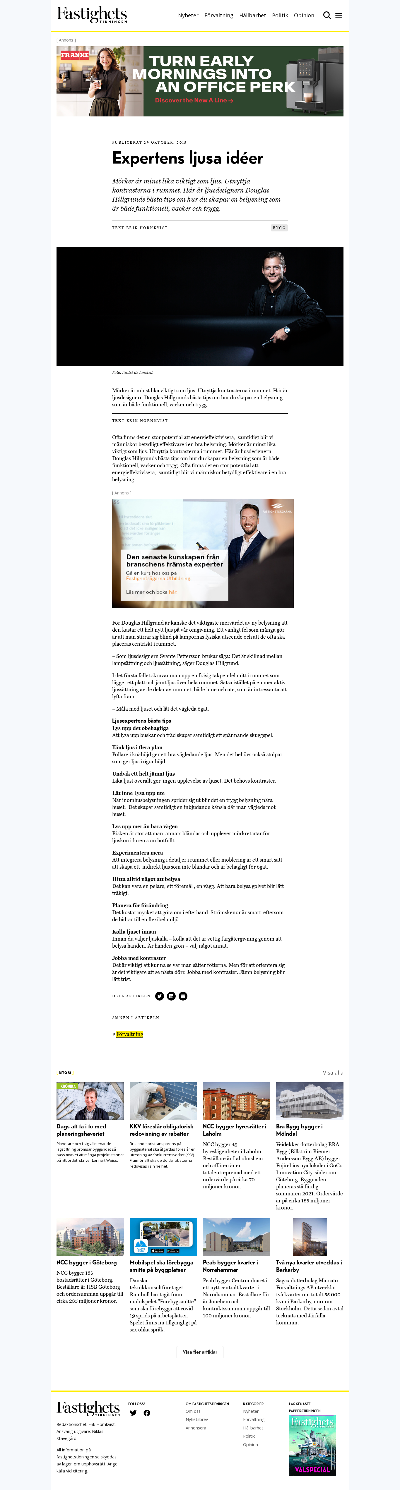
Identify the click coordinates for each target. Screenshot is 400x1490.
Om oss (193, 1411)
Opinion (304, 15)
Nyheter (188, 15)
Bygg (279, 228)
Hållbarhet (252, 15)
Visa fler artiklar (200, 1352)
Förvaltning (218, 15)
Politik (280, 15)
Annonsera (196, 1428)
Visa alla (333, 1072)
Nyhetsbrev (197, 1419)
